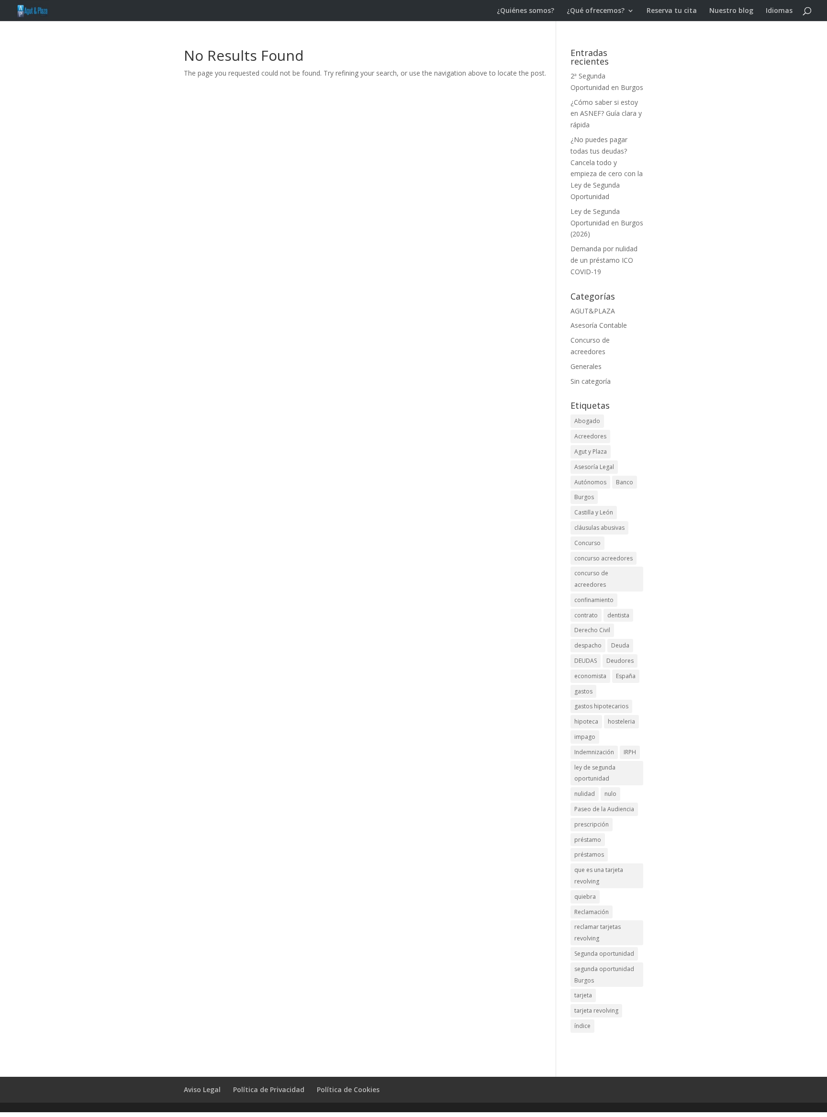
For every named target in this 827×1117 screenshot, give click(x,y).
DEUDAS (585, 661)
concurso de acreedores (591, 579)
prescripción (591, 824)
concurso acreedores (603, 558)
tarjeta (583, 995)
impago (584, 737)
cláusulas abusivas (599, 528)
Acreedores (590, 436)
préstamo (587, 840)
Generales (586, 366)
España (626, 676)
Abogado (587, 421)
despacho (588, 645)
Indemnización (594, 752)
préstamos (589, 854)
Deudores (620, 661)
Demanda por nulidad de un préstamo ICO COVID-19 (603, 260)
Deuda (620, 645)
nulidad (584, 794)
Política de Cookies (348, 1089)
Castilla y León (593, 512)
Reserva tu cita (672, 11)
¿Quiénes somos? (525, 11)
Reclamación (591, 912)
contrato (586, 615)
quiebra (585, 897)
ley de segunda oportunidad (594, 773)
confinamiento (594, 600)
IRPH (630, 752)
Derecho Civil (592, 630)
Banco (624, 482)
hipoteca (586, 721)
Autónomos (590, 482)
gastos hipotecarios (601, 706)
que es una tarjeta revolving (598, 875)
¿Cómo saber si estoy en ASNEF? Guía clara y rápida (606, 114)
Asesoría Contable (598, 325)
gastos (583, 691)
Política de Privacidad (268, 1089)
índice (582, 1026)
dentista (618, 615)
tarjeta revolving (596, 1010)
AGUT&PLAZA (592, 310)
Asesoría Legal (594, 467)
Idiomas (779, 11)
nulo (610, 794)
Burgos (584, 497)
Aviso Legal (202, 1089)
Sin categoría (590, 381)
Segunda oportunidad (604, 953)
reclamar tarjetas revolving (597, 932)
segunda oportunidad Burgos (604, 974)
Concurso (587, 543)
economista (590, 676)
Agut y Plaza (590, 451)
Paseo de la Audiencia (604, 809)
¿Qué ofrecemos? (596, 11)
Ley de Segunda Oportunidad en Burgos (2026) (606, 223)
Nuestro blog (731, 11)
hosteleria (621, 721)
